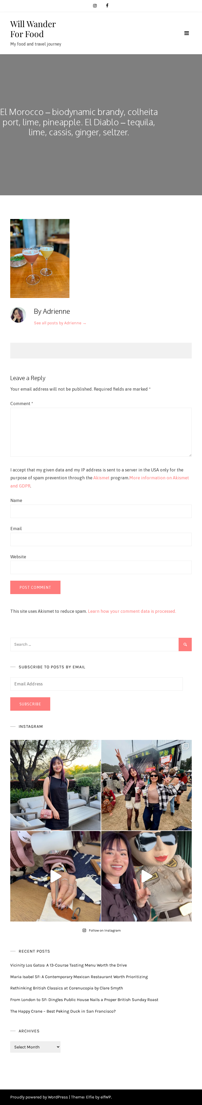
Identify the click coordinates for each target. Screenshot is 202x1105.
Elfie (90, 1096)
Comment (21, 403)
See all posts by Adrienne (60, 322)
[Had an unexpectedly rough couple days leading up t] (146, 785)
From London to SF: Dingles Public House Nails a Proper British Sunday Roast (84, 999)
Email (16, 528)
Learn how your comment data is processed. (132, 611)
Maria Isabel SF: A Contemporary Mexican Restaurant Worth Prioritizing (79, 976)
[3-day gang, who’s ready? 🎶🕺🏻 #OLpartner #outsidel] (146, 876)
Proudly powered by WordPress (39, 1096)
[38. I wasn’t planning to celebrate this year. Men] (55, 785)
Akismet (101, 477)
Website (18, 556)
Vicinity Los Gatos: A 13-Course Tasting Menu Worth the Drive (68, 965)
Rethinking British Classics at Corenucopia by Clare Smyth (66, 987)
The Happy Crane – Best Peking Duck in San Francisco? (63, 1011)
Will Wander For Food (32, 28)
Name (16, 500)
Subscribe (30, 704)
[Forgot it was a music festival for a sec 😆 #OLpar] (55, 876)
